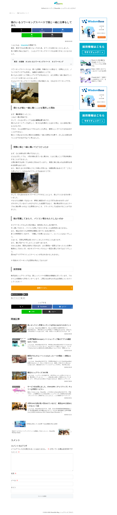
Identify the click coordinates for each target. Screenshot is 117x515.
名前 (13, 473)
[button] (52, 35)
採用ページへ (42, 288)
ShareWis (24, 45)
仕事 (23, 298)
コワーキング (16, 298)
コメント (15, 452)
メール (14, 480)
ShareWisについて (17, 294)
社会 (26, 294)
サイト (13, 487)
